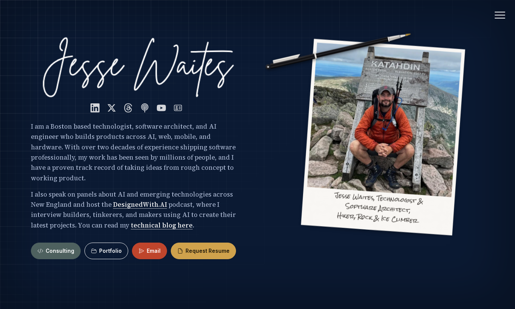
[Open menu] (500, 15)
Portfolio (110, 251)
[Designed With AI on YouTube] (161, 107)
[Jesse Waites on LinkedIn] (95, 107)
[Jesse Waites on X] (111, 107)
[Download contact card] (177, 107)
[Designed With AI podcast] (144, 107)
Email (154, 251)
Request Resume (207, 251)
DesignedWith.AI (140, 204)
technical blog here (162, 225)
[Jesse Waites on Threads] (128, 107)
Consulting (60, 251)
